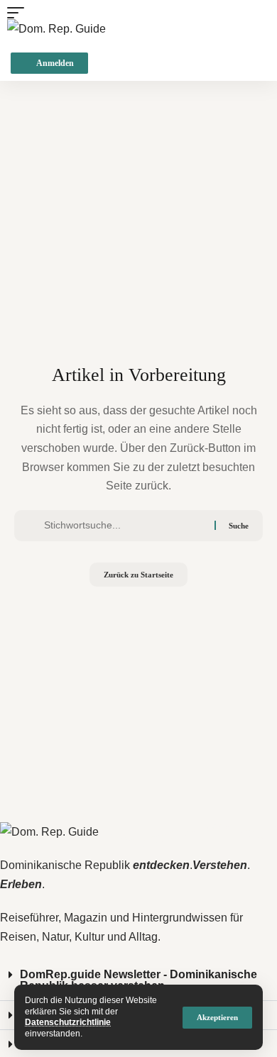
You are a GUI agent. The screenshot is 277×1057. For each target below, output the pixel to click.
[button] (217, 1018)
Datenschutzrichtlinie (68, 1022)
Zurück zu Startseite (138, 574)
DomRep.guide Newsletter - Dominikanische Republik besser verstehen (138, 980)
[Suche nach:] (123, 525)
